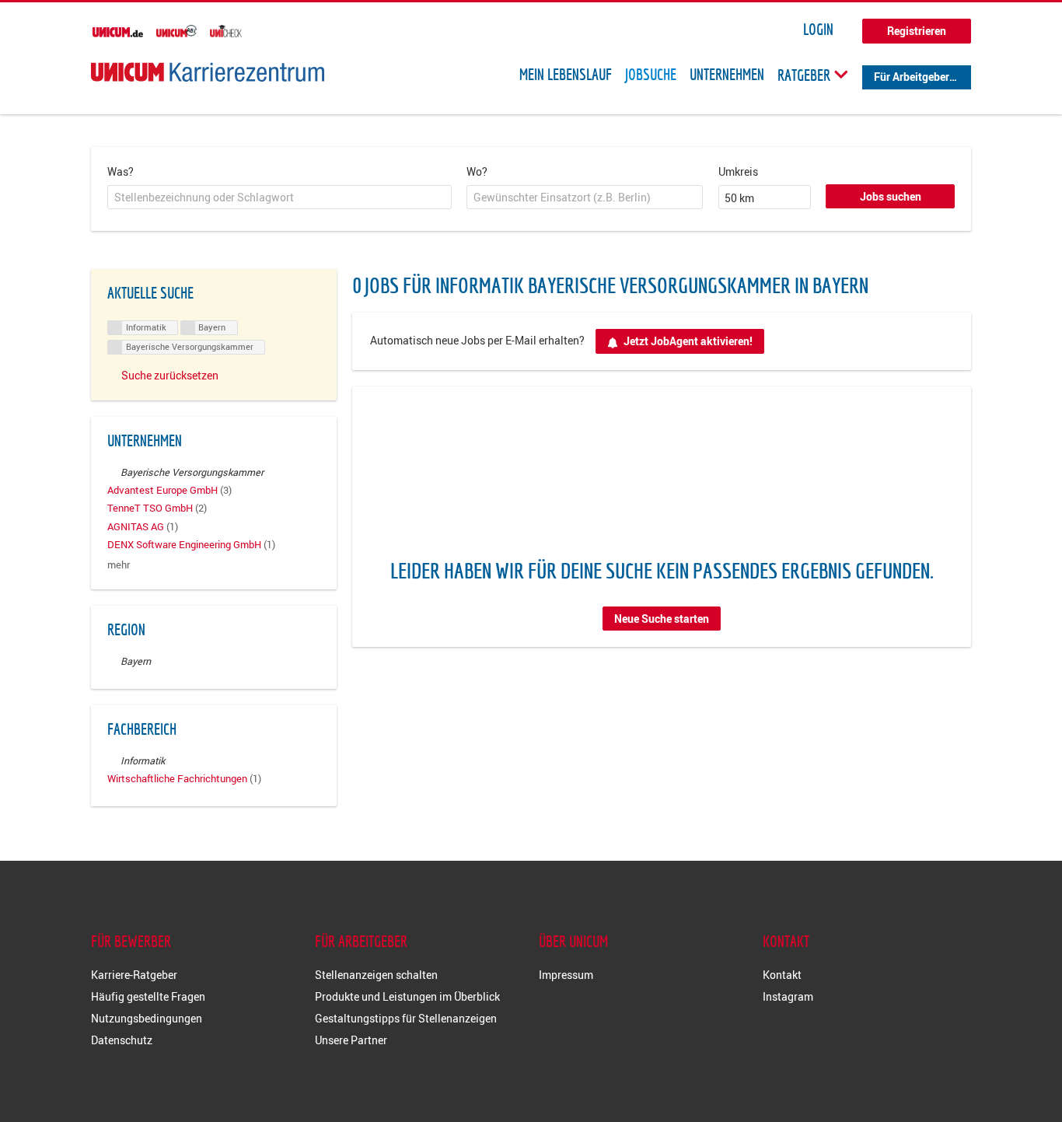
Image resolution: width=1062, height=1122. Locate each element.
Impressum (566, 974)
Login (818, 29)
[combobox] (279, 197)
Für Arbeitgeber (911, 76)
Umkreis (738, 171)
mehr (118, 564)
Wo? (476, 171)
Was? (120, 171)
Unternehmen (727, 74)
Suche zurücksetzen (169, 375)
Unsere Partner (351, 1040)
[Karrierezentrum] (207, 72)
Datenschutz (121, 1040)
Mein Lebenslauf (565, 74)
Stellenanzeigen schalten (376, 974)
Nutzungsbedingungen (146, 1018)
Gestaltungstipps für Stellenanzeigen (406, 1018)
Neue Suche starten (661, 618)
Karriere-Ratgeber (134, 974)
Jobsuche (650, 74)
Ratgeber (805, 74)
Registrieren (916, 30)
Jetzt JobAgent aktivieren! (688, 341)
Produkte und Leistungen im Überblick (407, 996)
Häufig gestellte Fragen (148, 996)
